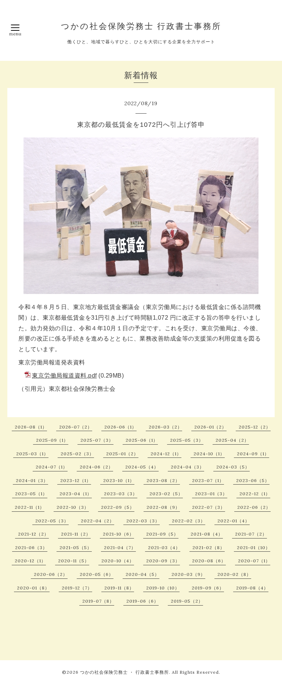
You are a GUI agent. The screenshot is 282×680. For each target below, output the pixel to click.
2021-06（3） (31, 547)
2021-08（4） (207, 534)
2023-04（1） (75, 493)
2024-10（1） (209, 453)
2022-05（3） (52, 520)
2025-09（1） (52, 440)
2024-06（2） (96, 467)
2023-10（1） (118, 480)
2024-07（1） (52, 467)
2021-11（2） (76, 534)
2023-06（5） (253, 480)
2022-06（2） (254, 507)
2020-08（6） (209, 560)
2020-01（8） (33, 588)
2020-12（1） (30, 560)
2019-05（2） (187, 601)
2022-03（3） (143, 520)
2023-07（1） (208, 480)
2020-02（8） (234, 574)
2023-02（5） (166, 493)
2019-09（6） (208, 588)
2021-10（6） (118, 534)
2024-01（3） (32, 480)
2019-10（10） (163, 588)
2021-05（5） (75, 547)
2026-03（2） (165, 427)
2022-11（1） (29, 507)
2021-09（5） (162, 534)
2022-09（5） (117, 507)
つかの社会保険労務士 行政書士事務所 (141, 26)
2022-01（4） (233, 520)
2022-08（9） (163, 507)
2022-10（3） (73, 507)
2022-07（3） (208, 507)
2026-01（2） (210, 427)
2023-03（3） (120, 493)
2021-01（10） (253, 547)
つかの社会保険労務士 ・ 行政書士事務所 (124, 672)
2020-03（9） (188, 574)
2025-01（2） (122, 453)
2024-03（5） (233, 467)
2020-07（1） (254, 560)
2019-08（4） (252, 588)
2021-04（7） (120, 547)
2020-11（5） (73, 560)
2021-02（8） (208, 547)
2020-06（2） (51, 574)
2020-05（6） (96, 574)
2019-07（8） (98, 601)
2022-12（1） (254, 493)
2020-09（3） (163, 560)
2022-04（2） (97, 520)
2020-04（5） (142, 574)
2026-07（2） (75, 427)
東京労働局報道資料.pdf (64, 375)
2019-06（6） (142, 601)
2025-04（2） (232, 440)
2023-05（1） (31, 493)
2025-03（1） (32, 453)
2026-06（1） (120, 427)
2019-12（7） (77, 588)
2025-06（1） (142, 440)
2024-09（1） (253, 453)
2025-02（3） (77, 453)
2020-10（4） (117, 560)
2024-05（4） (142, 467)
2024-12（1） (166, 453)
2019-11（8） (119, 588)
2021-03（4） (164, 547)
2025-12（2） (255, 427)
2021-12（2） (33, 534)
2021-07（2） (251, 534)
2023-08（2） (163, 480)
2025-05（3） (186, 440)
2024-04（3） (187, 467)
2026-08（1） (31, 427)
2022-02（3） (188, 520)
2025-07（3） (96, 440)
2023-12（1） (75, 480)
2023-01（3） (211, 493)
